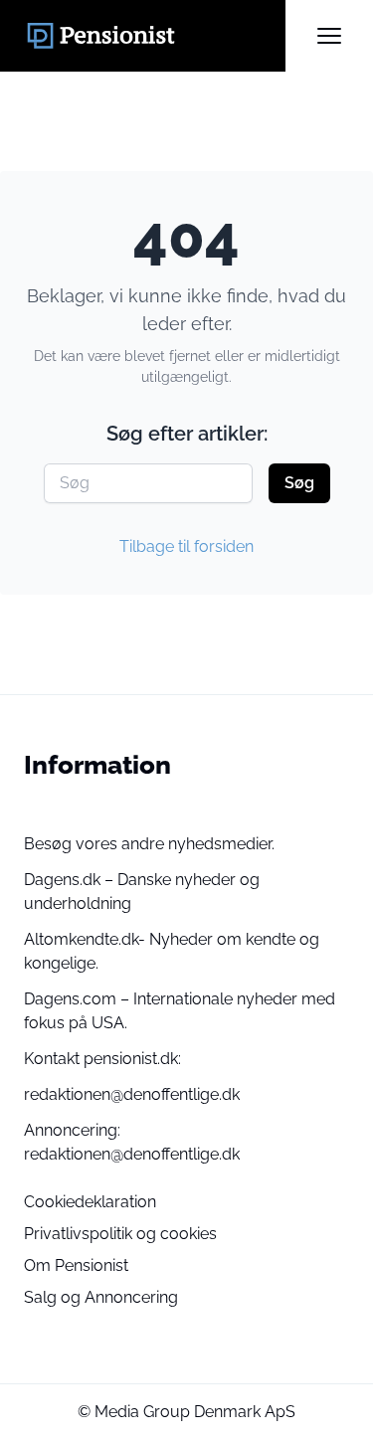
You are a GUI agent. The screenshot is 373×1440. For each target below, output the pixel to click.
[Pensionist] (154, 36)
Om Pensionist (76, 1265)
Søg (299, 482)
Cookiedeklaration (90, 1201)
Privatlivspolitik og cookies (120, 1233)
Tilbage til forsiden (186, 546)
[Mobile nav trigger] (329, 36)
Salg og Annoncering (101, 1297)
